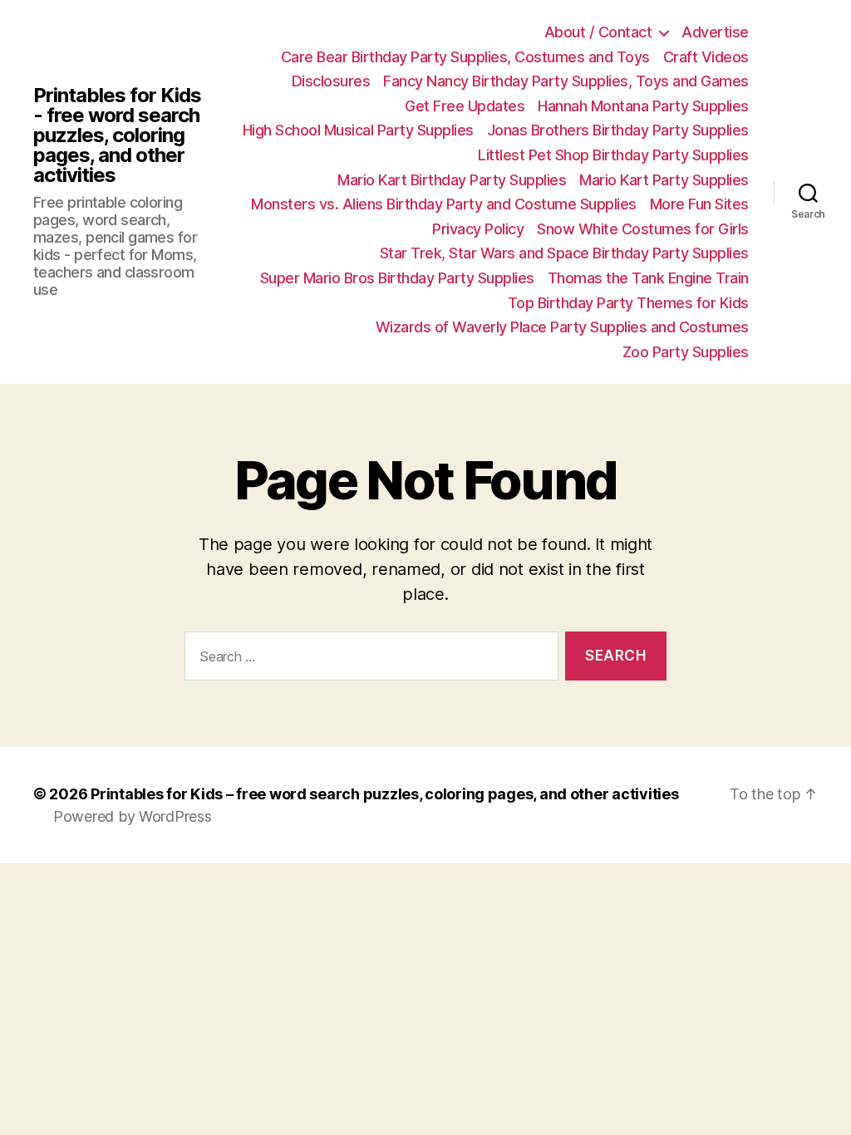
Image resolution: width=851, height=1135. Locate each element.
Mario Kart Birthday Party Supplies (451, 180)
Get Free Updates (464, 106)
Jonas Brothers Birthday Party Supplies (618, 130)
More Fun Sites (699, 204)
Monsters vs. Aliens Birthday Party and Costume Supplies (444, 204)
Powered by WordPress (132, 816)
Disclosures (331, 81)
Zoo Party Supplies (685, 352)
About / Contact (598, 32)
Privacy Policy (478, 229)
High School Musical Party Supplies (358, 130)
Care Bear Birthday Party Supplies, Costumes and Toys (465, 57)
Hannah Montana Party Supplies (643, 106)
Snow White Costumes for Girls (643, 229)
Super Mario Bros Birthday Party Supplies (397, 278)
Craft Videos (706, 57)
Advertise (715, 32)
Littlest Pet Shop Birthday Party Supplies (613, 155)
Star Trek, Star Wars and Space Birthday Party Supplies (564, 253)
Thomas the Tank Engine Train (648, 278)
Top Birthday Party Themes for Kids (628, 303)
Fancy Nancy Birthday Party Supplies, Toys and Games (566, 81)
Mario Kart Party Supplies (664, 180)
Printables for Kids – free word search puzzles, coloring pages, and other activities (384, 794)
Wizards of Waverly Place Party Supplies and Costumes (562, 327)
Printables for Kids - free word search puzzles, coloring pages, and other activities (117, 135)
